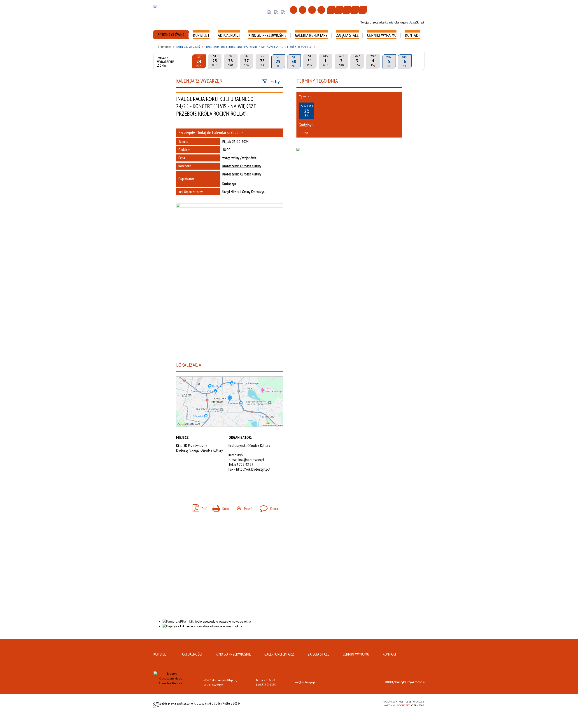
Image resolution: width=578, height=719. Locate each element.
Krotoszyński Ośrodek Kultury (241, 166)
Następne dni (417, 61)
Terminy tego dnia (317, 80)
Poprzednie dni (186, 61)
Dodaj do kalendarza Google (220, 133)
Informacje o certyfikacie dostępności (289, 704)
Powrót (243, 507)
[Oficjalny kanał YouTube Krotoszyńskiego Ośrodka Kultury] (284, 13)
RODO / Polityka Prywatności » (404, 682)
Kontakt (268, 507)
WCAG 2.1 (367, 702)
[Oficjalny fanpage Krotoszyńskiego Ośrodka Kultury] (270, 13)
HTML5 (346, 703)
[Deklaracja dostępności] (347, 10)
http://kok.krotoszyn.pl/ (253, 469)
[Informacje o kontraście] (363, 10)
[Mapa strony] (302, 10)
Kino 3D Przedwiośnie (233, 654)
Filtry (275, 81)
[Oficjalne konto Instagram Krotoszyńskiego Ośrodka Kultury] (277, 13)
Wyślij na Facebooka (180, 486)
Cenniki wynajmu (356, 654)
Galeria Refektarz (279, 654)
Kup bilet (161, 654)
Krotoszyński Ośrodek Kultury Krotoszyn (241, 179)
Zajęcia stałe (318, 654)
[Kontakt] (312, 10)
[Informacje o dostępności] (339, 10)
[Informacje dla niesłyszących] (355, 10)
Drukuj (220, 507)
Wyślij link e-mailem (196, 486)
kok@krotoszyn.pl (251, 459)
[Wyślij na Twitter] (188, 486)
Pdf (198, 507)
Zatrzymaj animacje (331, 10)
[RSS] (321, 10)
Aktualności (192, 654)
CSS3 (352, 703)
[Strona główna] (293, 10)
